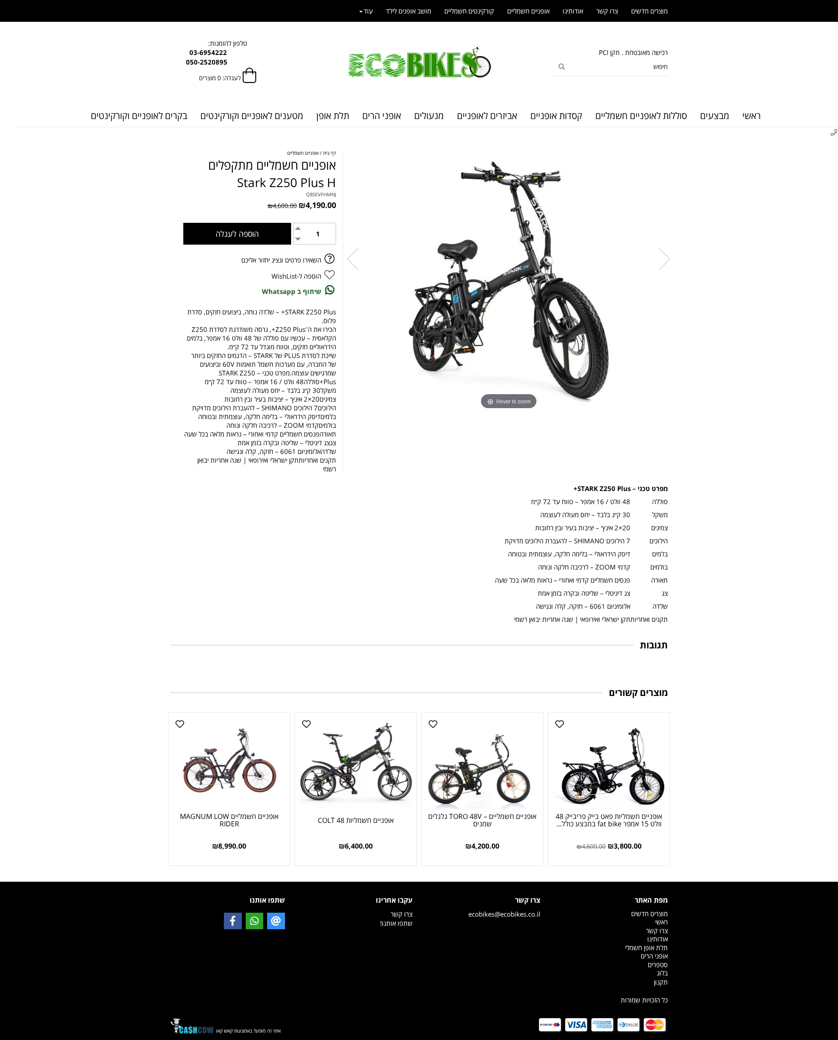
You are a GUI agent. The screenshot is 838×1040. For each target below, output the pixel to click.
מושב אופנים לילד (408, 11)
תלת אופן (332, 115)
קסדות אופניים (556, 115)
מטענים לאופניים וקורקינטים (251, 115)
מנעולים (429, 115)
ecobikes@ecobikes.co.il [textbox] (504, 906)
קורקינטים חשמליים (469, 11)
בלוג (662, 972)
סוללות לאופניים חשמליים (641, 115)
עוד (368, 11)
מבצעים (714, 115)
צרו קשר (607, 11)
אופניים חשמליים (528, 11)
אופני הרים (381, 115)
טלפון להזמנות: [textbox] (227, 52)
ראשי (751, 115)
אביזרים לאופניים (487, 115)
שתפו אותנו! (396, 923)
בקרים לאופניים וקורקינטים (139, 115)
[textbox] (610, 982)
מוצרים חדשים (649, 11)
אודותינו (573, 11)
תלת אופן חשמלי (646, 947)
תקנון (661, 982)
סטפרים (658, 964)
